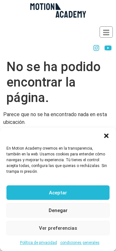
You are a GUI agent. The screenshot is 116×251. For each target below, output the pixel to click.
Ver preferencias (58, 228)
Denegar (58, 210)
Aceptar (58, 193)
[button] (106, 136)
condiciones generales (80, 242)
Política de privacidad (38, 242)
